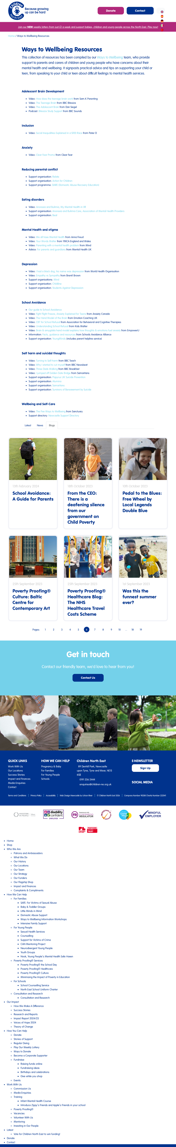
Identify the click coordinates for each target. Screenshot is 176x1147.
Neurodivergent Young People (37, 948)
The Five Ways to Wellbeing (50, 411)
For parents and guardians (51, 249)
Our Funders (20, 878)
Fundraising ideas (30, 1068)
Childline (57, 283)
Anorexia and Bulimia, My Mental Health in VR (61, 207)
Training (18, 1096)
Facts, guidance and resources (59, 334)
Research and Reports (26, 1014)
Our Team (19, 869)
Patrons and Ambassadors (28, 853)
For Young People (50, 774)
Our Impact (13, 1001)
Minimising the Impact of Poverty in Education (45, 977)
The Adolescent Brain (47, 107)
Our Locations (15, 770)
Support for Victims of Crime (36, 940)
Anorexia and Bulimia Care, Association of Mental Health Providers (88, 211)
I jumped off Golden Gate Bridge (53, 373)
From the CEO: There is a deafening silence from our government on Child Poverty (86, 507)
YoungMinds (59, 338)
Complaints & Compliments (28, 890)
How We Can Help (17, 894)
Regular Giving (21, 1043)
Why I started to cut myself (50, 364)
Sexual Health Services (33, 931)
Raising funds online (31, 1063)
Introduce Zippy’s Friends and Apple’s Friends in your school (53, 1105)
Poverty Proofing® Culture (35, 973)
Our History (20, 861)
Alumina (56, 381)
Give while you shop (31, 1076)
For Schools (20, 981)
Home (11, 36)
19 (141, 629)
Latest (28, 425)
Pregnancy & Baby (51, 766)
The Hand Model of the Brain (51, 318)
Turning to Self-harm (47, 360)
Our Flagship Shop (23, 882)
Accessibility (51, 795)
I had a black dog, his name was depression (60, 271)
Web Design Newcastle (69, 795)
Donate (17, 1035)
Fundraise (19, 1059)
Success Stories (16, 774)
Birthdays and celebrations (35, 1072)
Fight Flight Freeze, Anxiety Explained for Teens (61, 313)
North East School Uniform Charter (39, 989)
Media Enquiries (16, 783)
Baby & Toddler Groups (33, 906)
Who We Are (14, 849)
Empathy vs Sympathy (48, 275)
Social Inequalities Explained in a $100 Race (59, 133)
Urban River (87, 795)
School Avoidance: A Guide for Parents (33, 496)
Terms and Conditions (17, 795)
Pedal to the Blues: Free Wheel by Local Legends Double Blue (142, 501)
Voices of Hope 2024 (25, 1022)
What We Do (20, 857)
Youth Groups (28, 952)
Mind (56, 279)
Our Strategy (20, 873)
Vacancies (19, 1113)
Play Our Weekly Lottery (26, 1047)
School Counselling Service (35, 985)
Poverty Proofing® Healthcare (37, 968)
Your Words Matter (46, 241)
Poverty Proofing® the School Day (39, 964)
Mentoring (19, 1121)
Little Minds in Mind (31, 911)
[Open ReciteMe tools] (160, 11)
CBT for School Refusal (48, 322)
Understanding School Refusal (52, 326)
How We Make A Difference (29, 1006)
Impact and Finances (19, 778)
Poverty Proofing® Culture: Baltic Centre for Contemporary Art (32, 599)
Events (17, 1080)
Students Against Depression (67, 287)
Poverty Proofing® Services (28, 960)
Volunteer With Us (23, 1117)
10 (119, 629)
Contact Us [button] (88, 678)
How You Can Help (17, 1030)
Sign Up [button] (145, 768)
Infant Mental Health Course (36, 1101)
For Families (47, 770)
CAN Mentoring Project (33, 944)
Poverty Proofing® (23, 1109)
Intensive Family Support (34, 923)
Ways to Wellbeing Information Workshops (44, 919)
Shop (9, 845)
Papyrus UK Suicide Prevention (68, 377)
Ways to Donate (22, 1051)
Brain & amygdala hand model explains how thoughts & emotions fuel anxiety (78, 330)
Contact (12, 787)
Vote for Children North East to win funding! (37, 1134)
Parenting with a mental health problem (57, 245)
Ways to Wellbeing (110, 57)
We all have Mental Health (50, 237)
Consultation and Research (28, 993)
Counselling (27, 935)
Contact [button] (140, 11)
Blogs (52, 425)
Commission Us (22, 1088)
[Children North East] (28, 10)
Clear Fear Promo (45, 154)
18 (132, 629)
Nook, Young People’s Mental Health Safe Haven (47, 956)
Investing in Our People (26, 1125)
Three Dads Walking (47, 369)
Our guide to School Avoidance (45, 309)
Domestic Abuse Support (34, 915)
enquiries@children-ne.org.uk (95, 784)
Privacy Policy (36, 795)
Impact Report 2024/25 (26, 1018)
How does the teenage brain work (54, 98)
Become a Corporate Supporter (30, 1055)
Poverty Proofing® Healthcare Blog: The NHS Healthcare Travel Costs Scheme (87, 602)
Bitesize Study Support (50, 111)
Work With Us (15, 766)
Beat (54, 215)
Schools (45, 778)
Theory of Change (23, 1026)
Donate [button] (111, 11)
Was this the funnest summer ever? (139, 596)
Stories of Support (23, 1039)
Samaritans (58, 385)
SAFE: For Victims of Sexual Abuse (39, 902)
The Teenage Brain (46, 102)
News (40, 425)
